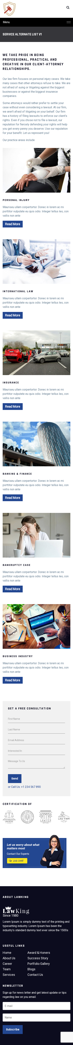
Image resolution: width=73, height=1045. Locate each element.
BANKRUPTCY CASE (17, 565)
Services (9, 975)
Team (7, 969)
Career (7, 964)
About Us (9, 958)
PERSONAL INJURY (16, 200)
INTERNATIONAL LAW (18, 291)
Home (7, 952)
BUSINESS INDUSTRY (18, 656)
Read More (12, 224)
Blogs (31, 969)
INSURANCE (11, 382)
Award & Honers (38, 952)
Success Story (37, 958)
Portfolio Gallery (38, 964)
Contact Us (35, 975)
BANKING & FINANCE (17, 474)
